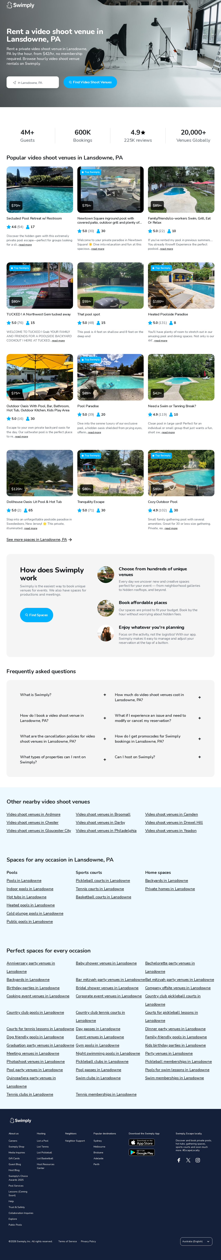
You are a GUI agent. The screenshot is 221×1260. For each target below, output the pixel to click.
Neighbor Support (75, 1140)
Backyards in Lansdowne (166, 880)
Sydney (98, 1140)
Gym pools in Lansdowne (97, 1045)
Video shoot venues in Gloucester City (39, 830)
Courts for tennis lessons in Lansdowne (40, 1029)
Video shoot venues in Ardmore (33, 814)
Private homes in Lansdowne (170, 889)
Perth (96, 1164)
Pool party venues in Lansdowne (35, 1069)
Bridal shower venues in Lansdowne (107, 988)
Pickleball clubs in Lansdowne (102, 1061)
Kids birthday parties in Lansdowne (175, 1045)
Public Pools (15, 1224)
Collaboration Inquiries (21, 1213)
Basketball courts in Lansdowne (103, 897)
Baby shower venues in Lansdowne (106, 963)
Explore (13, 1219)
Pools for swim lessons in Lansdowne (177, 1069)
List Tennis (43, 1146)
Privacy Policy (88, 1241)
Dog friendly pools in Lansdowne (35, 1037)
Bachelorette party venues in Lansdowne (170, 967)
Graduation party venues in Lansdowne (40, 1045)
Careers (13, 1140)
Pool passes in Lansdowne (98, 1069)
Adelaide (98, 1158)
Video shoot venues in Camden (171, 814)
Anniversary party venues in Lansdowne (31, 967)
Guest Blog (15, 1164)
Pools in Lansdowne (24, 880)
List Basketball (45, 1158)
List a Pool (42, 1140)
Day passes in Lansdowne (98, 1029)
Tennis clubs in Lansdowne (30, 1094)
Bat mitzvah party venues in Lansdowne (179, 979)
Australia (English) (192, 1241)
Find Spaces (38, 615)
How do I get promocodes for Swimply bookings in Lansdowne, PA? (147, 739)
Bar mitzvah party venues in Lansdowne (110, 979)
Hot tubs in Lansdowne (26, 897)
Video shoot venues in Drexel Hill (174, 822)
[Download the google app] (142, 1152)
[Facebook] (179, 1160)
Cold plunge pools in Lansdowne (35, 913)
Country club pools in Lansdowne (35, 1012)
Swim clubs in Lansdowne (98, 1078)
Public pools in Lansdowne (30, 921)
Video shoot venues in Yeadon (171, 830)
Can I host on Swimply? (135, 757)
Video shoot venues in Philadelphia (106, 830)
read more (25, 245)
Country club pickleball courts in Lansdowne (173, 1000)
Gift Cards (14, 1158)
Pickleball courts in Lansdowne (103, 880)
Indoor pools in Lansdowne (30, 889)
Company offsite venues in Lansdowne (178, 988)
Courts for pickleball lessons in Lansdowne (171, 1016)
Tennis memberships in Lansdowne (106, 1094)
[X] (188, 1160)
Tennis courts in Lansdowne (100, 889)
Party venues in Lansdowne (169, 1053)
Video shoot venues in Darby (100, 822)
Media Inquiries (17, 1152)
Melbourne (99, 1146)
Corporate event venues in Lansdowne (109, 996)
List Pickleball (44, 1152)
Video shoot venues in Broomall (103, 814)
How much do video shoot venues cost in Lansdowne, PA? (149, 697)
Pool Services (16, 1185)
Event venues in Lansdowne (100, 1037)
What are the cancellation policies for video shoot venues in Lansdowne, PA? (57, 739)
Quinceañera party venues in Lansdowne (31, 1082)
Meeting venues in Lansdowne (33, 1053)
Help (11, 1201)
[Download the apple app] (142, 1142)
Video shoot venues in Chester (33, 822)
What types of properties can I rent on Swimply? (53, 759)
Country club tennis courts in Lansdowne (100, 1016)
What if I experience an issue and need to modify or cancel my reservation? (150, 718)
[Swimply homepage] (110, 5)
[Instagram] (198, 1160)
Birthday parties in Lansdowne (33, 988)
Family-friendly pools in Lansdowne (176, 1037)
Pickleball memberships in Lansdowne (178, 1061)
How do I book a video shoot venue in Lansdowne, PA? (52, 718)
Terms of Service (67, 1241)
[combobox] (33, 82)
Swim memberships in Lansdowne (174, 1078)
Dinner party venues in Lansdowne (175, 1029)
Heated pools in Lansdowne (31, 905)
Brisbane (98, 1152)
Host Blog (14, 1170)
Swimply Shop (16, 1146)
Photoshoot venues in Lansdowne (36, 1061)
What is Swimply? (35, 694)
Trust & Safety (17, 1207)
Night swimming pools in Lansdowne (108, 1053)
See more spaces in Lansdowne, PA (37, 539)
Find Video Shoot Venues (92, 82)
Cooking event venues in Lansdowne (38, 996)
